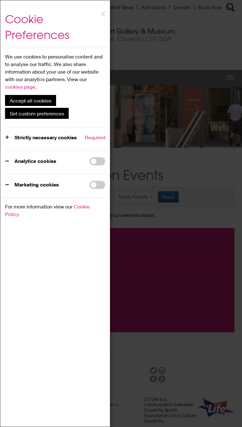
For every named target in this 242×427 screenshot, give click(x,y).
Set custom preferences (37, 113)
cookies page (20, 87)
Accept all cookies (30, 100)
